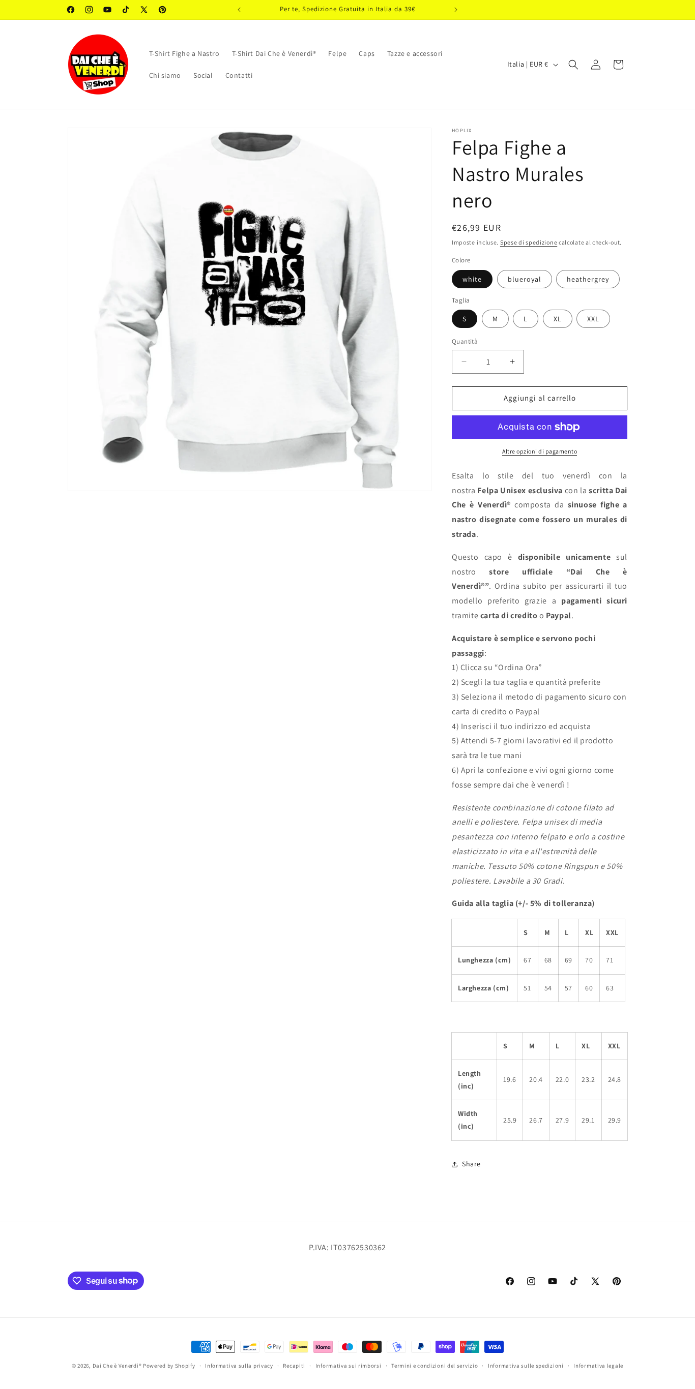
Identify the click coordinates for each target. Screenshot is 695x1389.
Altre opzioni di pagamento (539, 451)
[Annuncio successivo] (456, 9)
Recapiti (294, 1365)
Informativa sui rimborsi (348, 1365)
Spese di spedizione (528, 242)
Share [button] (471, 1163)
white (472, 279)
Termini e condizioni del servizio (434, 1365)
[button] (573, 64)
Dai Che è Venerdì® (117, 1365)
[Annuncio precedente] (239, 9)
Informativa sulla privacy (239, 1365)
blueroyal (524, 279)
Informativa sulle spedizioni (526, 1365)
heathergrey (588, 279)
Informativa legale (598, 1365)
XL (558, 318)
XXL (593, 318)
